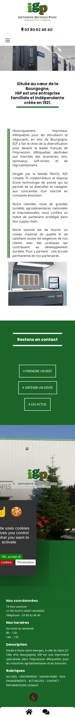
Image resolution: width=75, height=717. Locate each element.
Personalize (26, 562)
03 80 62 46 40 (38, 29)
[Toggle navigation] (7, 40)
